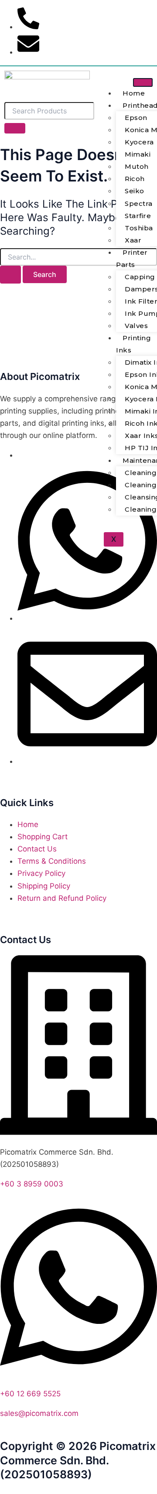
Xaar (133, 240)
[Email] (87, 761)
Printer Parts (132, 258)
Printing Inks (133, 344)
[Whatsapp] (87, 618)
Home (134, 93)
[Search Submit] (10, 275)
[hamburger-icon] (143, 82)
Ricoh (135, 178)
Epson (136, 117)
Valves (136, 325)
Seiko (134, 191)
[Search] (14, 128)
